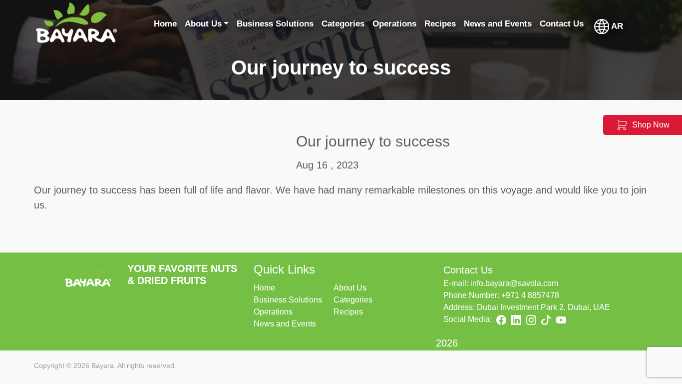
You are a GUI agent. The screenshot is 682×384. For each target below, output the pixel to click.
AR (616, 26)
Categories (353, 300)
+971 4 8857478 (530, 295)
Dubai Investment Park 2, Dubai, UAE (543, 307)
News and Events (285, 324)
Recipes (348, 312)
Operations (273, 312)
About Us (350, 288)
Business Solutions (288, 300)
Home (264, 288)
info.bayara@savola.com (514, 283)
